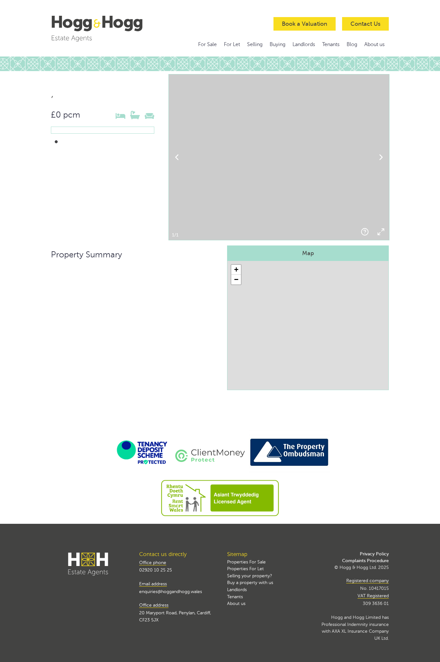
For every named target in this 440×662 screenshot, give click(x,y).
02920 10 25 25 (155, 569)
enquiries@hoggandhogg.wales (170, 591)
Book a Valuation (304, 24)
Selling (255, 44)
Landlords (303, 44)
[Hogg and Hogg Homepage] (102, 28)
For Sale (207, 44)
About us (374, 44)
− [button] (236, 279)
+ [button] (236, 269)
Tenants (331, 44)
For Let (232, 44)
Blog (352, 44)
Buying (277, 44)
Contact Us (365, 24)
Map (308, 253)
